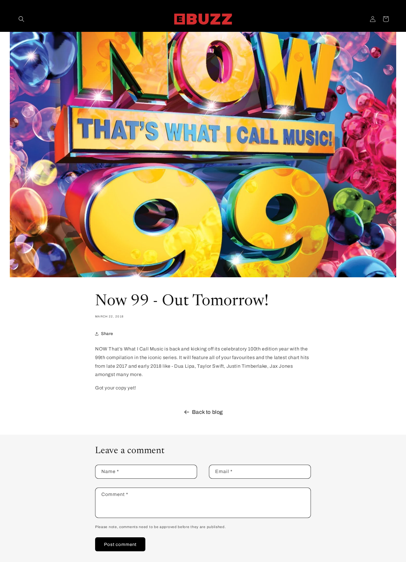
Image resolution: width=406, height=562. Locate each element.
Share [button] (107, 333)
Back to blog (207, 412)
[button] (21, 19)
